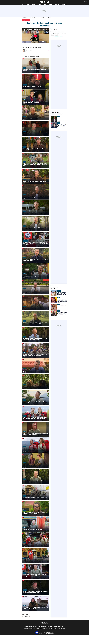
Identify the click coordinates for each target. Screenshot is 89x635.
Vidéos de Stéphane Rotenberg (33, 17)
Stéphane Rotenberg (26, 17)
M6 (29, 616)
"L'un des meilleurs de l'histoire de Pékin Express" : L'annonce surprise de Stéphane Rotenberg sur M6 (34, 228)
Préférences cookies (62, 628)
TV (22, 616)
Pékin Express (26, 616)
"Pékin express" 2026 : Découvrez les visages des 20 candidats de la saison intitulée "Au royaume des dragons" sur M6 (35, 560)
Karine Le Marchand (63, 33)
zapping (33, 4)
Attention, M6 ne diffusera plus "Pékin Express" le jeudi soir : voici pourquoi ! (35, 497)
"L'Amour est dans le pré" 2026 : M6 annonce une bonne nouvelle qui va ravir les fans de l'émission (62, 314)
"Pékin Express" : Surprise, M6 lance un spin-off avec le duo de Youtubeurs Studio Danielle (34, 70)
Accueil (23, 17)
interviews (39, 4)
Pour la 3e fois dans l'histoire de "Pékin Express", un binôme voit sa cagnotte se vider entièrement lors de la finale (35, 133)
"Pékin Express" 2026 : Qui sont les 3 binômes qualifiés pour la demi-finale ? (35, 181)
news (22, 4)
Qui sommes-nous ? (39, 626)
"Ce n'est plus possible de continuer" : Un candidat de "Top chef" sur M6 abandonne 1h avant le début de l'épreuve (62, 120)
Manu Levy (57, 31)
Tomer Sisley (62, 31)
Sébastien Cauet (53, 31)
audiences (27, 4)
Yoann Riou (58, 33)
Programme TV (57, 4)
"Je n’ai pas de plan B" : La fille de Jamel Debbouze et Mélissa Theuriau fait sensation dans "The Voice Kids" (62, 301)
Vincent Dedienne (53, 33)
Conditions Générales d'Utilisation (30, 626)
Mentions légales (46, 626)
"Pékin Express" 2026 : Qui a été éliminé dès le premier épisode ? (33, 529)
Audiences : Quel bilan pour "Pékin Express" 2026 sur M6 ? (32, 86)
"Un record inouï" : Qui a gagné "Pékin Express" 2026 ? (31, 118)
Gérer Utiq (56, 628)
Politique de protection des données (29, 628)
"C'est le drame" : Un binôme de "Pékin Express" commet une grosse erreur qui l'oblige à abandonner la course (35, 260)
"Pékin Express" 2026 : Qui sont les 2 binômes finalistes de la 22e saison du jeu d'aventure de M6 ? (35, 149)
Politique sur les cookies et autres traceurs (56, 626)
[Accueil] (44, 2)
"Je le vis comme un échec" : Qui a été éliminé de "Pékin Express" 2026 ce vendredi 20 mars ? (34, 402)
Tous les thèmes (64, 4)
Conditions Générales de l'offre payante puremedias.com (45, 628)
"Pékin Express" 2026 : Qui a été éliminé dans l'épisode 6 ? (32, 307)
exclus (45, 4)
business (50, 4)
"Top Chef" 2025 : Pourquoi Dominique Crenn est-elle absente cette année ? (61, 125)
